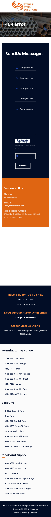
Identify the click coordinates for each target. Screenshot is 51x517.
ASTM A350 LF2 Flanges (15, 441)
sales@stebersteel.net (14, 206)
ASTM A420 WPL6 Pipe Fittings (18, 446)
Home (16, 512)
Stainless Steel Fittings (15, 364)
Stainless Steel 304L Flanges (18, 488)
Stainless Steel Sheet (14, 358)
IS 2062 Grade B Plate (14, 411)
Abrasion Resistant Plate (16, 483)
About (24, 512)
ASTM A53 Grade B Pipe (15, 421)
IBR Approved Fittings (14, 431)
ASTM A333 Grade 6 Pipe (16, 463)
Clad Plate (9, 416)
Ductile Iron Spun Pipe (15, 493)
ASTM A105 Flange (13, 384)
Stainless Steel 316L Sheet (16, 379)
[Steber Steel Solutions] (25, 6)
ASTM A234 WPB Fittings (16, 394)
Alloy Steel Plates (12, 369)
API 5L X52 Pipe (11, 473)
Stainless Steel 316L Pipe (16, 389)
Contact (33, 512)
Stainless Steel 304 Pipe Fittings (19, 478)
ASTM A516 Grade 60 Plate (17, 426)
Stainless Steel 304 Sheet (16, 436)
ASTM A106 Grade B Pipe (15, 468)
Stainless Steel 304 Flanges (17, 374)
